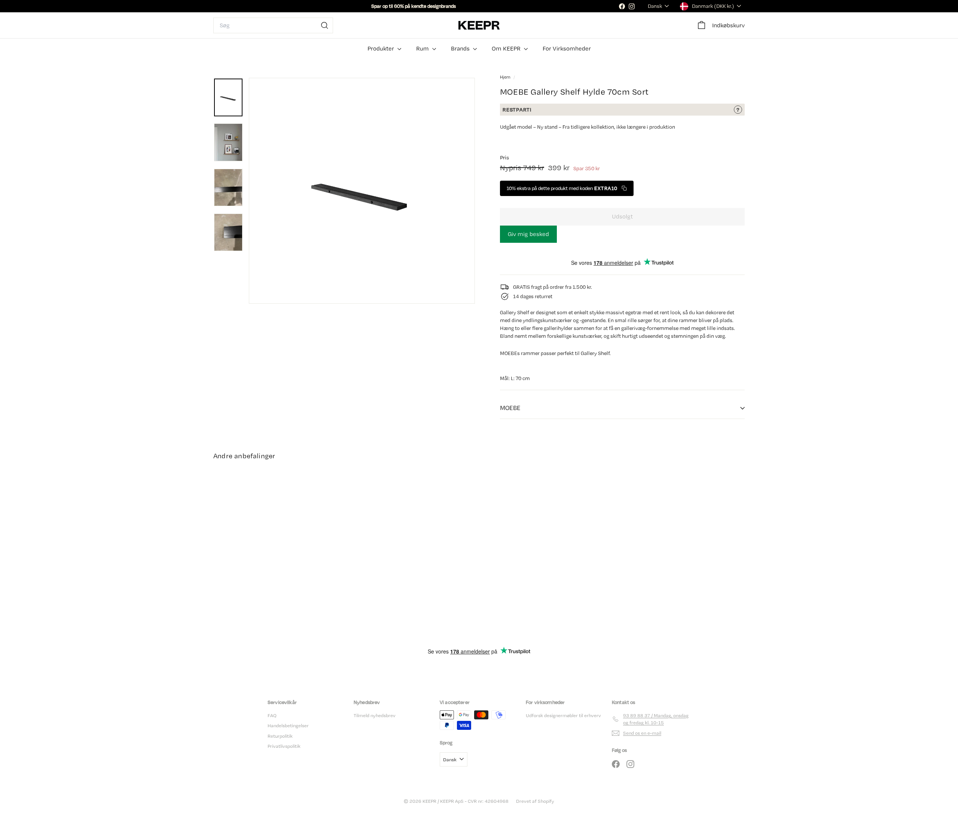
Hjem (506, 77)
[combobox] (273, 25)
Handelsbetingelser (288, 725)
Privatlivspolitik (284, 746)
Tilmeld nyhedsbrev (375, 715)
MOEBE (510, 408)
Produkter (381, 48)
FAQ (272, 715)
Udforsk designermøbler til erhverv (563, 715)
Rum (423, 48)
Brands (461, 48)
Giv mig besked (528, 234)
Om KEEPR (507, 48)
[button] (567, 188)
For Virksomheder (567, 48)
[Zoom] (362, 190)
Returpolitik (280, 736)
